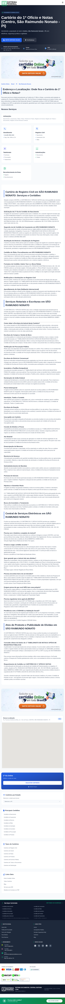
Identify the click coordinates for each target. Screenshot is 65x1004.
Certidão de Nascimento (10, 814)
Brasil (12, 84)
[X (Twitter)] (39, 945)
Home (35, 927)
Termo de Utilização (6, 932)
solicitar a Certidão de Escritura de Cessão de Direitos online (27, 432)
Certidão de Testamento (39, 916)
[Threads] (50, 945)
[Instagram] (42, 945)
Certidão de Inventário (9, 829)
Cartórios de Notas (8, 853)
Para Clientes (5, 934)
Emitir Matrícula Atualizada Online (26, 554)
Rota (60, 718)
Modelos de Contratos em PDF (11, 890)
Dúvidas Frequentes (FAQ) (40, 932)
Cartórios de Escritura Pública (11, 859)
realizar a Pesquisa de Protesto (13, 658)
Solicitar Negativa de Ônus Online (23, 569)
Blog (5, 884)
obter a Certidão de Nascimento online (41, 217)
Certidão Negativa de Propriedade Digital (28, 595)
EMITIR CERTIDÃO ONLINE (12, 40)
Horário (6, 956)
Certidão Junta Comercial (7, 916)
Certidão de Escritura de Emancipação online (34, 450)
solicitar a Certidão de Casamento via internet (23, 235)
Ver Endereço (30, 40)
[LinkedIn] (35, 945)
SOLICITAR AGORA (53, 1000)
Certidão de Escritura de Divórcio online (16, 364)
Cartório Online (5, 84)
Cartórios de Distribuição (10, 865)
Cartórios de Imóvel (9, 850)
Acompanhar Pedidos (39, 929)
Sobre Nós (4, 927)
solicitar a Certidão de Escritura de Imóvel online (32, 329)
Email (5, 952)
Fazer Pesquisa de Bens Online (22, 583)
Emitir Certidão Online (9, 878)
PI (16, 84)
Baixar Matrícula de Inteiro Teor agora (23, 540)
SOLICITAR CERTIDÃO (32, 783)
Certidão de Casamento (10, 817)
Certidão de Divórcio (9, 820)
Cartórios (36, 934)
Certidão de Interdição (9, 826)
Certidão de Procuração (10, 831)
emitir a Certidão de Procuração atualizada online (26, 352)
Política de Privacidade (7, 929)
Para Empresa (5, 937)
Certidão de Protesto (9, 834)
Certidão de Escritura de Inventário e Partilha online (24, 374)
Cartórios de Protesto (9, 856)
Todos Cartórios (8, 881)
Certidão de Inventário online (47, 507)
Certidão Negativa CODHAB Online (26, 620)
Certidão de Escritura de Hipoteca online (25, 489)
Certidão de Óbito (8, 823)
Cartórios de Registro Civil (10, 848)
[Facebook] (46, 945)
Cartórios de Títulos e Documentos (12, 862)
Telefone (6, 944)
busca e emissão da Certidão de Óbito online (22, 258)
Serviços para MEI (8, 887)
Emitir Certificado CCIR (21, 606)
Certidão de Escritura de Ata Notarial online (27, 442)
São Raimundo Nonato (25, 84)
